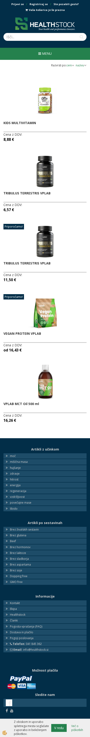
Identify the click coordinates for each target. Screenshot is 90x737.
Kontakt (15, 603)
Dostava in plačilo (21, 632)
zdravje (15, 474)
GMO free (16, 582)
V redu (59, 728)
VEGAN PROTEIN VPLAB (22, 333)
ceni (69, 65)
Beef (13, 541)
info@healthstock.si (30, 650)
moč (13, 456)
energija (15, 485)
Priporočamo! (14, 227)
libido (14, 509)
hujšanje (15, 468)
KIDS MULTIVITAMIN (19, 123)
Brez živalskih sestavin (24, 529)
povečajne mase (20, 503)
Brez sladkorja (19, 559)
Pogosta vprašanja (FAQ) (26, 626)
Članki (14, 620)
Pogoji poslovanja (21, 638)
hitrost (14, 479)
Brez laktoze (18, 553)
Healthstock (17, 615)
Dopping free (18, 576)
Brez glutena (18, 535)
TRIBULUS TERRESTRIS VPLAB (27, 193)
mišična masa (19, 462)
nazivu (80, 65)
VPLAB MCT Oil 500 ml (21, 404)
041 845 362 (27, 644)
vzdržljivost (17, 497)
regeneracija (18, 491)
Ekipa (13, 609)
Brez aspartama (20, 564)
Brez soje (16, 570)
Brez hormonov (20, 547)
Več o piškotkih (77, 728)
